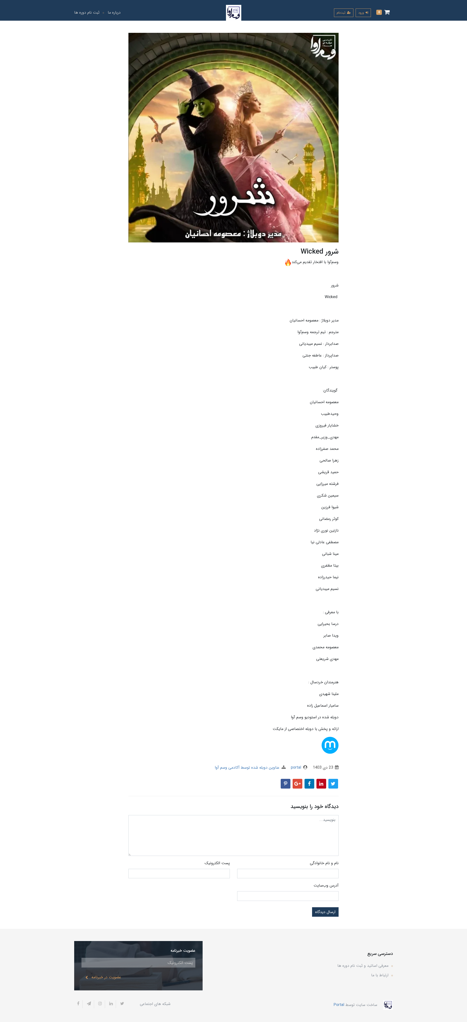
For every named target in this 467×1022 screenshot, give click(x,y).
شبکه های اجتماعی (155, 1004)
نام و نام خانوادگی (324, 863)
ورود (361, 12)
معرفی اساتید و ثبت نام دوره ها (362, 966)
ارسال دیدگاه (325, 912)
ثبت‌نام (341, 12)
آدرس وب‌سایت (326, 885)
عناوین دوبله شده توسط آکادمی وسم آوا (247, 767)
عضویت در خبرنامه (106, 977)
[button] (383, 12)
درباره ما (114, 12)
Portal (338, 1005)
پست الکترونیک (217, 863)
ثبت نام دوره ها (86, 12)
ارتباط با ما (379, 975)
